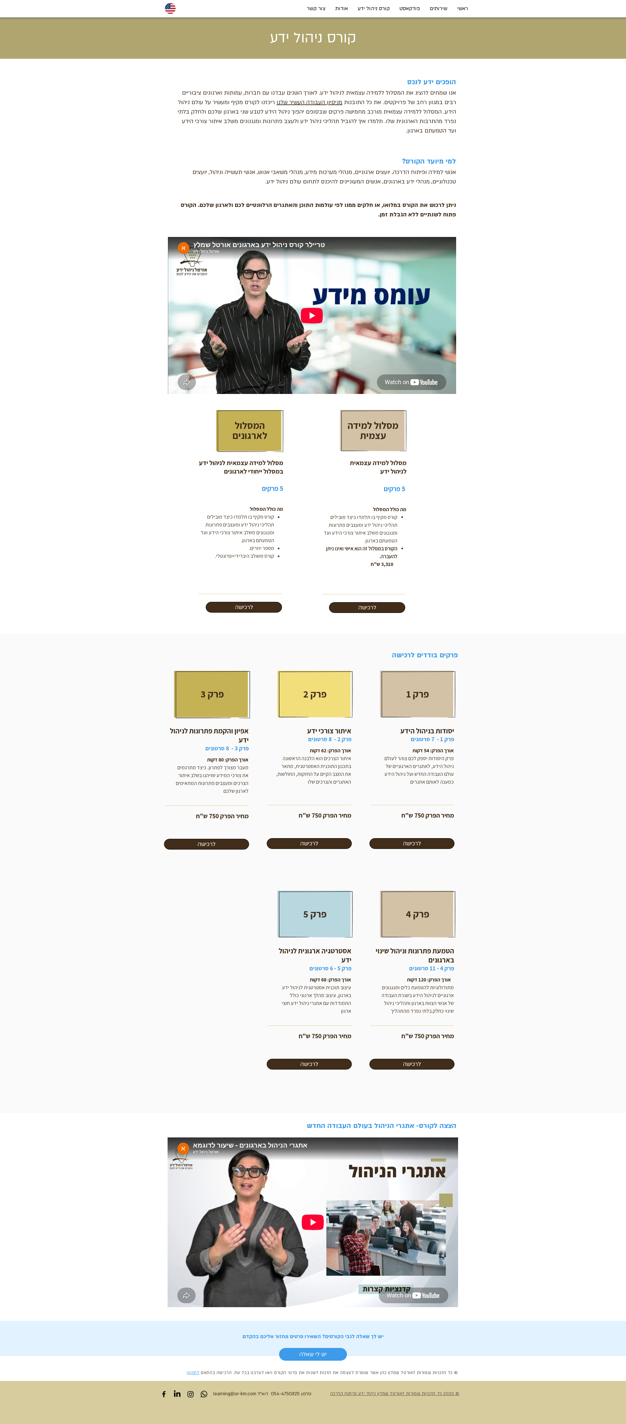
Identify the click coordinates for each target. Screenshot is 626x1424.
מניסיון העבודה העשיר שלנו (309, 102)
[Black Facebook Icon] (164, 1394)
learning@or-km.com (234, 1394)
